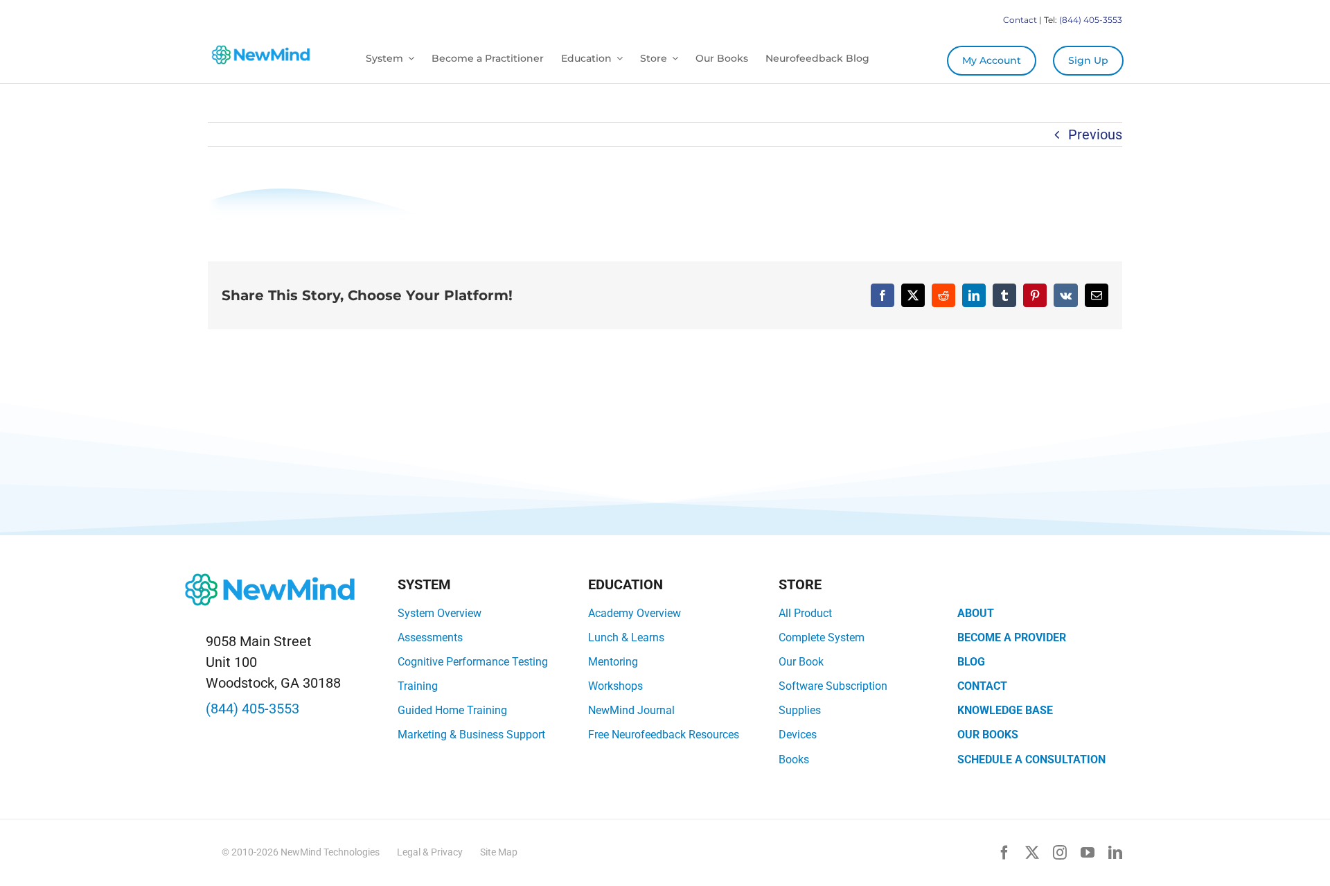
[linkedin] (1115, 853)
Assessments (430, 637)
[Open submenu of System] (408, 58)
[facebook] (1004, 853)
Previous (1095, 134)
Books (794, 759)
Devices (798, 734)
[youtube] (1087, 853)
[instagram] (1060, 853)
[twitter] (1032, 853)
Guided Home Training (452, 710)
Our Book (801, 661)
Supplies (800, 710)
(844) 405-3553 (1090, 20)
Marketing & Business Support (471, 734)
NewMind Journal (631, 710)
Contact (1020, 20)
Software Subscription (833, 686)
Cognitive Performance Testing (473, 661)
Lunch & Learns (626, 637)
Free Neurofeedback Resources (663, 734)
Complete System (821, 637)
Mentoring (613, 661)
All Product (805, 613)
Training (418, 686)
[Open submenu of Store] (672, 58)
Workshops (615, 686)
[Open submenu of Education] (617, 58)
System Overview (439, 613)
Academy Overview (634, 613)
